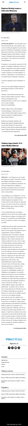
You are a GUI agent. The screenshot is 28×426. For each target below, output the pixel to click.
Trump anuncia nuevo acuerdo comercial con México (13, 374)
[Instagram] (19, 348)
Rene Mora (6, 37)
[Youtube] (15, 348)
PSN (20, 424)
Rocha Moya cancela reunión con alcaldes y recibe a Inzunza (12, 381)
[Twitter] (12, 348)
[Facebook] (9, 348)
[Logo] (14, 2)
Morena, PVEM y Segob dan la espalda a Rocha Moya (13, 377)
